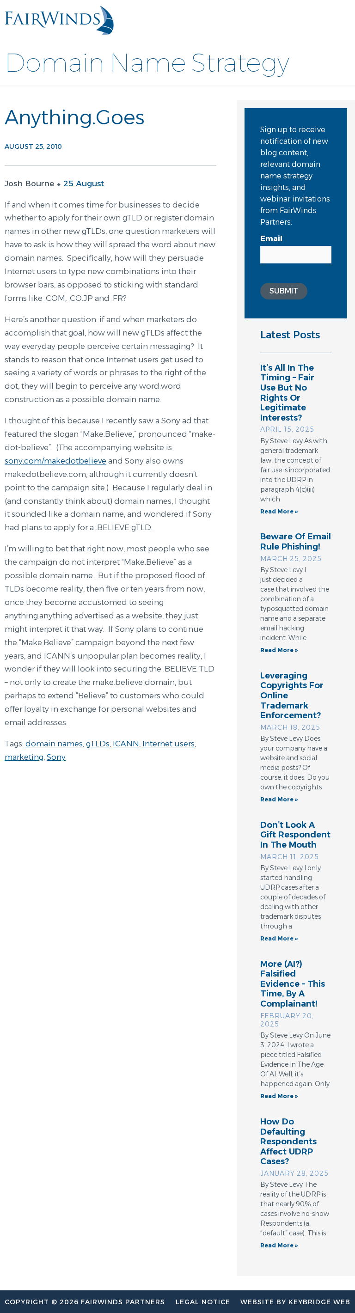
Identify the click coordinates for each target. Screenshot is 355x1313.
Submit (283, 291)
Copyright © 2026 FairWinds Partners (85, 1302)
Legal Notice (203, 1302)
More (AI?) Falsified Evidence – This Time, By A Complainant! (292, 984)
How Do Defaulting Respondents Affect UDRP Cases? (288, 1141)
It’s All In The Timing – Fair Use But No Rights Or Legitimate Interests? (287, 393)
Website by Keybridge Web (295, 1302)
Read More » (279, 511)
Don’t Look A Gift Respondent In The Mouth (295, 835)
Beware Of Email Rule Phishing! (295, 541)
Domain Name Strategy (147, 62)
